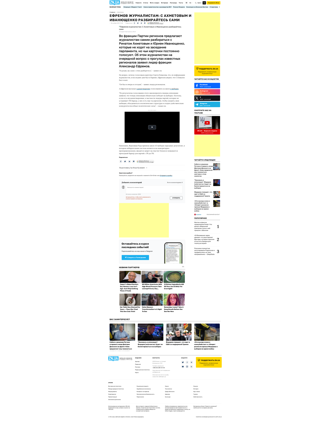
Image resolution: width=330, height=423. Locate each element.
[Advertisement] (144, 220)
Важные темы (115, 7)
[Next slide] (219, 7)
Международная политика (116, 389)
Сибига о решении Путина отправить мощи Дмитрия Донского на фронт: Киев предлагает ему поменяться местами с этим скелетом (203, 170)
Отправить (176, 198)
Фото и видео (154, 3)
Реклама (137, 367)
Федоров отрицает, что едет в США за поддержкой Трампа (203, 194)
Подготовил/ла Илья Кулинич (132, 168)
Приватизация (112, 397)
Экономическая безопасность (145, 394)
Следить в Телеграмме (136, 257)
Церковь (167, 394)
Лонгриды (173, 3)
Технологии (168, 389)
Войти (199, 3)
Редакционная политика (142, 370)
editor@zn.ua (162, 376)
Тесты (181, 3)
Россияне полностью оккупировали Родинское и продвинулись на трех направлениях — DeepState (204, 251)
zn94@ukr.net (156, 372)
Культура (167, 397)
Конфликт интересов (143, 391)
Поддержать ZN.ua (213, 2)
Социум (195, 386)
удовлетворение (143, 89)
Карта (137, 372)
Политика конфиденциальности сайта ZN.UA (209, 416)
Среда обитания (169, 391)
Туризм (195, 394)
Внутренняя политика (114, 386)
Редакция (138, 364)
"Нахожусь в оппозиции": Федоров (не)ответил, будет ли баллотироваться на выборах (202, 184)
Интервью (164, 3)
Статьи (145, 3)
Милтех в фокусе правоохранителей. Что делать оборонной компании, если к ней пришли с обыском (203, 226)
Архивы (137, 361)
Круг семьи (196, 391)
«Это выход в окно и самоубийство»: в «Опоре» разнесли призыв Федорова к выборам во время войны (202, 206)
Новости (138, 3)
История (195, 389)
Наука (167, 386)
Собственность (197, 397)
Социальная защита (142, 386)
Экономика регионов (114, 399)
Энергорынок (112, 394)
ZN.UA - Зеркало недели (207, 131)
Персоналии (140, 397)
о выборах (174, 89)
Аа (204, 2)
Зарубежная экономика (144, 389)
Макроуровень (112, 391)
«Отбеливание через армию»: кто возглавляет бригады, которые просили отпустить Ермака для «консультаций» (204, 239)
